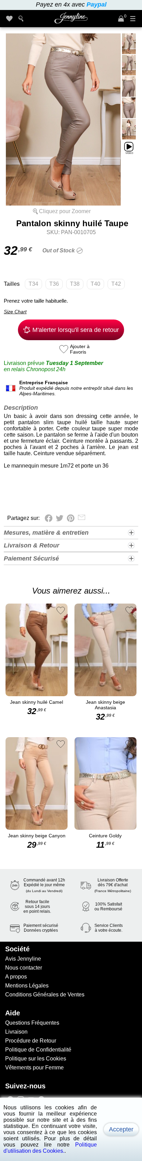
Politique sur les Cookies (35, 1058)
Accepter (121, 1129)
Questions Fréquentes (32, 1023)
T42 (116, 284)
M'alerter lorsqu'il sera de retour (75, 329)
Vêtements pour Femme (34, 1067)
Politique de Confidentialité (38, 1050)
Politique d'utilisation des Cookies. (50, 1148)
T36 (54, 284)
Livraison (16, 1032)
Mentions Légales (27, 986)
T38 (75, 284)
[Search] (21, 18)
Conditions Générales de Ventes (44, 994)
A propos (16, 977)
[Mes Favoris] (9, 18)
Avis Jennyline (23, 959)
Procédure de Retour (30, 1041)
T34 (33, 284)
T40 (95, 284)
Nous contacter (23, 968)
